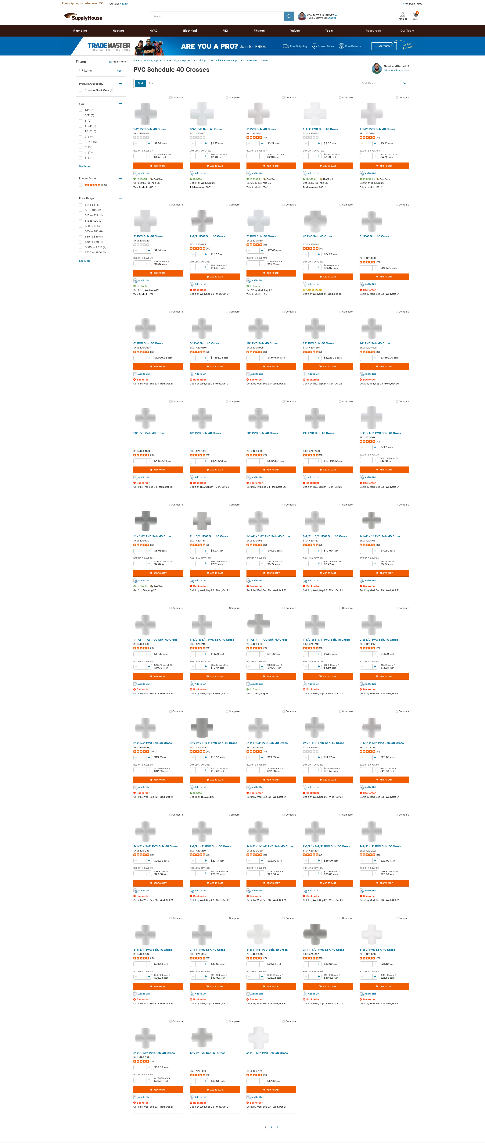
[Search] (289, 16)
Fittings (259, 31)
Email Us (331, 17)
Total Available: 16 (255, 294)
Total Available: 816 (143, 187)
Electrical (190, 31)
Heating (118, 31)
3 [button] (277, 1127)
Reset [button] (119, 70)
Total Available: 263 (313, 187)
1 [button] (265, 1127)
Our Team (407, 31)
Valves (295, 31)
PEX (225, 31)
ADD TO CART (160, 166)
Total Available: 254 (256, 187)
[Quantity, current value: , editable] (142, 143)
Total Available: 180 (369, 187)
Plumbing (80, 31)
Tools (329, 31)
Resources (373, 31)
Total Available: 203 (143, 294)
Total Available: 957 (200, 187)
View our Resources (396, 70)
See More (85, 166)
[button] (336, 15)
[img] (93, 185)
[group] (158, 137)
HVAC (154, 31)
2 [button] (271, 1127)
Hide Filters (119, 61)
